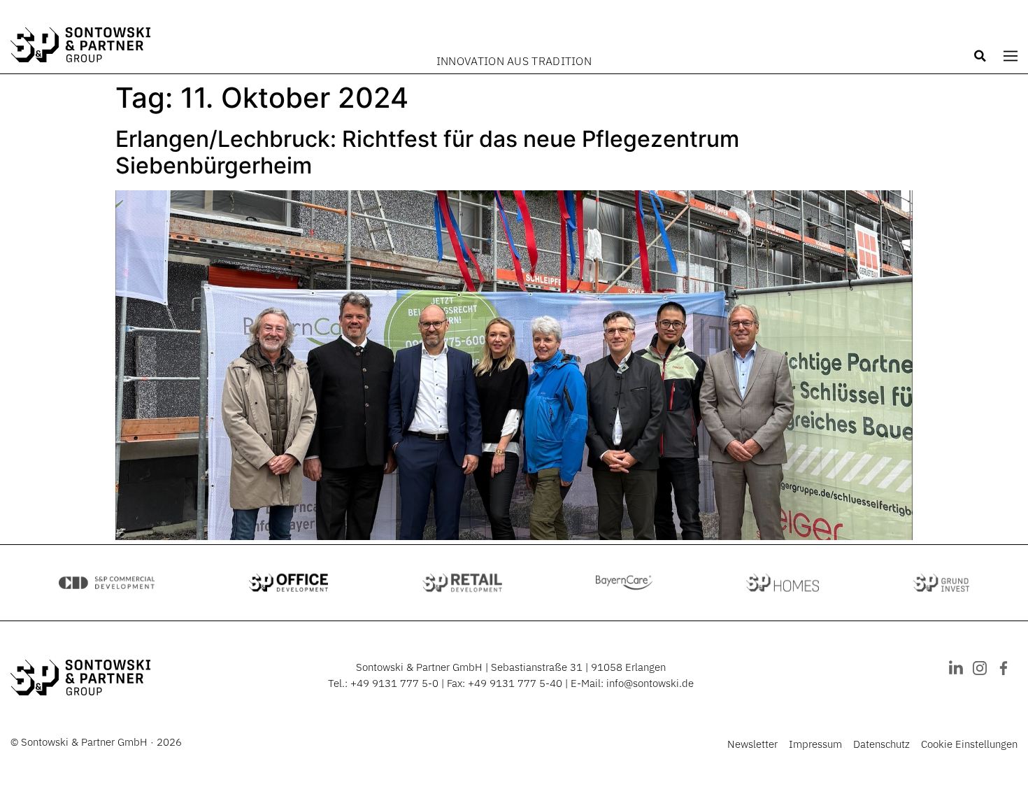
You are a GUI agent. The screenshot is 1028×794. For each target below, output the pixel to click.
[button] (980, 55)
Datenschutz (881, 744)
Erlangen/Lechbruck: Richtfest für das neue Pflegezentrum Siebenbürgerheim (427, 152)
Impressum (815, 744)
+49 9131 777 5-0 (394, 683)
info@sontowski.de (650, 683)
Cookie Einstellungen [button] (969, 744)
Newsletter (752, 744)
